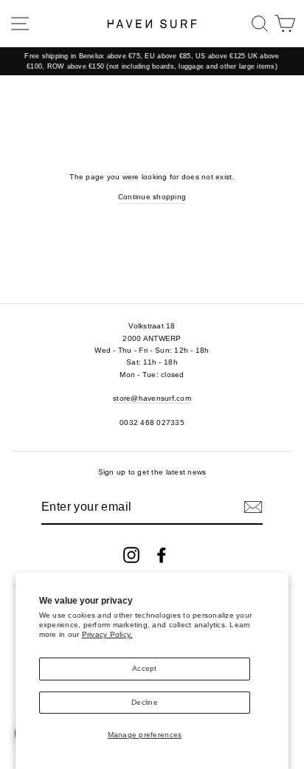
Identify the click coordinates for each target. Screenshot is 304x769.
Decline (144, 702)
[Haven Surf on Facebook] (161, 555)
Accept (144, 668)
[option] (152, 61)
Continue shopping (152, 197)
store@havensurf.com (152, 398)
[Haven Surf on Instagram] (131, 555)
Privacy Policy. (107, 634)
